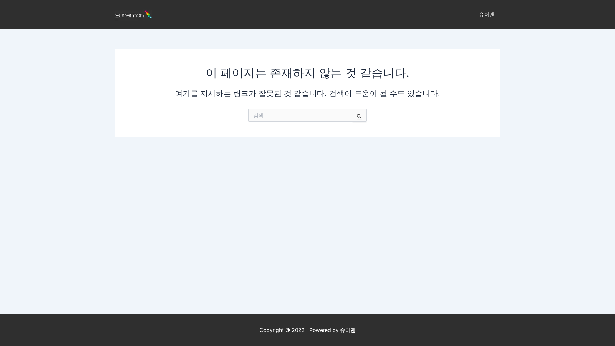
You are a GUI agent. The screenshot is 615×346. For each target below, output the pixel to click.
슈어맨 (487, 14)
